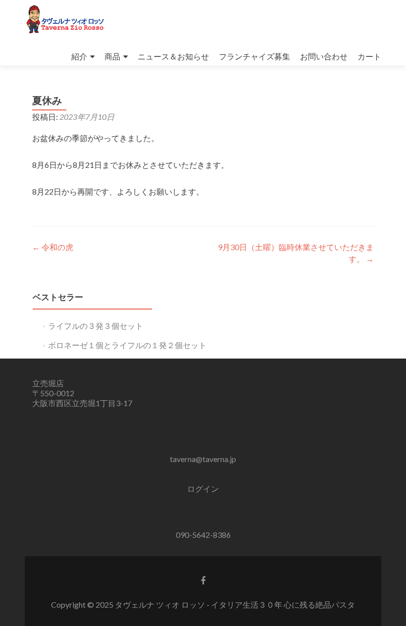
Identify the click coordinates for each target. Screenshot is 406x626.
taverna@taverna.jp (203, 459)
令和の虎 (52, 247)
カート (369, 56)
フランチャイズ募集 (254, 56)
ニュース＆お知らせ (173, 56)
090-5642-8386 (203, 534)
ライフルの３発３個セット (95, 325)
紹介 (79, 56)
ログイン (203, 488)
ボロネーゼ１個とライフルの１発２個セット (127, 345)
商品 (112, 56)
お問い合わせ (324, 56)
